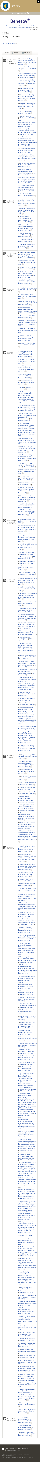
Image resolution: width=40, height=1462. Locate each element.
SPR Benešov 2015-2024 (26, 276)
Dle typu (16, 53)
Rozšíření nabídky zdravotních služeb (24, 375)
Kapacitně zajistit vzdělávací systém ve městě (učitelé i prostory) (27, 595)
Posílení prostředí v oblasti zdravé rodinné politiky (27, 1410)
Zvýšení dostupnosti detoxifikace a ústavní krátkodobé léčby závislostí (26, 1289)
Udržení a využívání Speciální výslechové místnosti (27, 1004)
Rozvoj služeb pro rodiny (27, 1338)
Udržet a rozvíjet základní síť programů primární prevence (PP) (26, 1133)
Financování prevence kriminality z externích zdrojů (26, 992)
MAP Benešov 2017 (24, 628)
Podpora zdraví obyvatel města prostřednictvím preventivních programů (26, 456)
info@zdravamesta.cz (8, 1455)
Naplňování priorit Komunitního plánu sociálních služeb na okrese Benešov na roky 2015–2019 (27, 857)
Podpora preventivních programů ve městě (26, 1067)
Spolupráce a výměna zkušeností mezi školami (25, 678)
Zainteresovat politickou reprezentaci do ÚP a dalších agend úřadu (26, 81)
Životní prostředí (25, 239)
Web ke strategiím (8, 43)
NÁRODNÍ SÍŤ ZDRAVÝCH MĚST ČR (14, 1448)
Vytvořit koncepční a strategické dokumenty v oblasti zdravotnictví (25, 353)
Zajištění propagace (26, 557)
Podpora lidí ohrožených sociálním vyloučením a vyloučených (26, 896)
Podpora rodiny (25, 879)
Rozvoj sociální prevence (27, 1062)
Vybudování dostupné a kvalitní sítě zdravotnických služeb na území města (26, 489)
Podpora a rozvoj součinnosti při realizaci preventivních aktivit (25, 984)
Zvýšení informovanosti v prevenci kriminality (26, 149)
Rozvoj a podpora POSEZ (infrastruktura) (26, 1333)
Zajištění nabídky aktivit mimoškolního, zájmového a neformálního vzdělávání (26, 663)
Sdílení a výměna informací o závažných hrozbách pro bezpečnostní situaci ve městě (27, 130)
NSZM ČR (18, 13)
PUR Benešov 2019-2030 (29, 69)
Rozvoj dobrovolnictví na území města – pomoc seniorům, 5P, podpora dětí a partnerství (26, 815)
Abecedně (27, 53)
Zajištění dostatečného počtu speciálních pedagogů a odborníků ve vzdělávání (27, 616)
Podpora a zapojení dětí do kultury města (26, 756)
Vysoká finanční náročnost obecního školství (27, 609)
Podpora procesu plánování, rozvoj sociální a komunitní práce (26, 928)
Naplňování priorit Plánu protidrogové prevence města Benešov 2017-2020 (27, 866)
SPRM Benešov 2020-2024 (25, 112)
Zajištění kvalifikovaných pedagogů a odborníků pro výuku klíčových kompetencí (26, 624)
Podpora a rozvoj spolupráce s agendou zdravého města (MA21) (25, 171)
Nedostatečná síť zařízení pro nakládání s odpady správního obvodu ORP (26, 273)
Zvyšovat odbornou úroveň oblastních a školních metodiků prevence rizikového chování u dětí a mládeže (27, 1180)
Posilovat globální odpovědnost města (24, 234)
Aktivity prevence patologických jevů (24, 1031)
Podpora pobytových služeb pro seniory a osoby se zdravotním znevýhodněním (27, 920)
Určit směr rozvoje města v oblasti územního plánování (27, 74)
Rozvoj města (24, 111)
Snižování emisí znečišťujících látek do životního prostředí (24, 218)
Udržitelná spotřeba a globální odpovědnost (25, 281)
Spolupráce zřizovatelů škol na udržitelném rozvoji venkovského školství (27, 671)
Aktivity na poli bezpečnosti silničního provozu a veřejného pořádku (27, 322)
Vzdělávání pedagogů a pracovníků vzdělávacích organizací (26, 632)
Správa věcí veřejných (27, 116)
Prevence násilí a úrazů (27, 483)
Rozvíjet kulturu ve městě (28, 782)
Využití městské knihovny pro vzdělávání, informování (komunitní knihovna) (26, 179)
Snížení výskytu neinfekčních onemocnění (25, 477)
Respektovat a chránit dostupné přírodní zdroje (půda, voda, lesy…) (25, 226)
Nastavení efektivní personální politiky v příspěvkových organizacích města (26, 536)
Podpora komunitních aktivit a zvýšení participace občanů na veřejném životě (26, 187)
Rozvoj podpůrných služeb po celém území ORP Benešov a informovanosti (27, 122)
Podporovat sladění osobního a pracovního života (27, 1350)
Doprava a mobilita (25, 316)
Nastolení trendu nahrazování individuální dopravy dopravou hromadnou (27, 309)
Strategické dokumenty (23, 27)
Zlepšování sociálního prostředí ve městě (25, 89)
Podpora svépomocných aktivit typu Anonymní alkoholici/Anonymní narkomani (26, 1318)
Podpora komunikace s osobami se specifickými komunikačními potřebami (26, 1376)
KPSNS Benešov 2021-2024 (25, 125)
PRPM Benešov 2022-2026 (25, 166)
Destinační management (27, 561)
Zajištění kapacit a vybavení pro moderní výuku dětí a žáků (27, 656)
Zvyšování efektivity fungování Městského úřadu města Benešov (26, 60)
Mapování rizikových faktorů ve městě (25, 1038)
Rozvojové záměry (24, 26)
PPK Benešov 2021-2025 (26, 134)
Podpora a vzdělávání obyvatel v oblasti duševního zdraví (26, 465)
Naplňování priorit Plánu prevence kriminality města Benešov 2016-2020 (26, 847)
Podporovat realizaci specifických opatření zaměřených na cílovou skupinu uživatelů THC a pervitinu (25, 1238)
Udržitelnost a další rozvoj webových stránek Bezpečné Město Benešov (26, 156)
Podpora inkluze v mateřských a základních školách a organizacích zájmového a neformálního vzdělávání (26, 647)
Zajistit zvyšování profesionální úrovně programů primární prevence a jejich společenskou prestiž (27, 1155)
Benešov (16, 26)
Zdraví (22, 387)
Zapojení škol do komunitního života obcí (25, 693)
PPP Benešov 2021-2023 (24, 741)
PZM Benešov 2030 (28, 195)
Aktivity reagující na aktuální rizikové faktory (27, 1044)
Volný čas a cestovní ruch (27, 572)
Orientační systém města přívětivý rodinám (26, 1344)
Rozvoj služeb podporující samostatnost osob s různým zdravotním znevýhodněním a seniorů (27, 905)
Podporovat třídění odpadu (28, 267)
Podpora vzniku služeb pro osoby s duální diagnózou (27, 1302)
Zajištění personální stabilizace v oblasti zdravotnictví (25, 367)
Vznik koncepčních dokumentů (25, 381)
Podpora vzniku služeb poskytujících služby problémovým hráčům (26, 1309)
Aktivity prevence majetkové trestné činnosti (26, 1050)
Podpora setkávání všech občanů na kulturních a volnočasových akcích (26, 824)
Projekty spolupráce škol (27, 698)
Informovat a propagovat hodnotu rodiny (26, 164)
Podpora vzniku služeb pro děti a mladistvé (27, 1296)
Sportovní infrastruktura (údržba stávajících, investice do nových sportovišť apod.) (26, 407)
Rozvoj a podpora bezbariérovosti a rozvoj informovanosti (25, 336)
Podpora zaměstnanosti (27, 552)
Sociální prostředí (25, 884)
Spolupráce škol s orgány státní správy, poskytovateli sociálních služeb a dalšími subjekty (26, 686)
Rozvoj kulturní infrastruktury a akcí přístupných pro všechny (25, 798)
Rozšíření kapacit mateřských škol (24, 638)
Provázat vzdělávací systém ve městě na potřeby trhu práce (27, 545)
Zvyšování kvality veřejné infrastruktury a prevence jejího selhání (26, 96)
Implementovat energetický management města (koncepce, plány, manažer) (27, 254)
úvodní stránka (8, 26)
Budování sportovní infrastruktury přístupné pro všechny (26, 440)
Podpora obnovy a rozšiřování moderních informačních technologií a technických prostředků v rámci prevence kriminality (27, 140)
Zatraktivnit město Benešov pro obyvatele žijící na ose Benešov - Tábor (27, 527)
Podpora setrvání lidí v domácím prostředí (25, 913)
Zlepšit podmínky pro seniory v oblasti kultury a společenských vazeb (25, 763)
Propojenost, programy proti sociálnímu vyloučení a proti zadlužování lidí (26, 1368)
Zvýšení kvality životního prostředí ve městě (26, 245)
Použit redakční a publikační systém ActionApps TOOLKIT (17, 1457)
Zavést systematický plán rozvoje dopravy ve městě (26, 302)
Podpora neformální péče (28, 1356)
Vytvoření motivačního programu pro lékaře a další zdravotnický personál (26, 497)
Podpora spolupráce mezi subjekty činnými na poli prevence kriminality (27, 1024)
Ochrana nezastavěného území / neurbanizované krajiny (26, 104)
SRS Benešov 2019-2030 (26, 411)
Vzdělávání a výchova (26, 703)
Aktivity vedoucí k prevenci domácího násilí (27, 1017)
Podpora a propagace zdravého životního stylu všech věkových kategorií (27, 448)
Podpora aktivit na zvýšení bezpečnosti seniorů (27, 1057)
